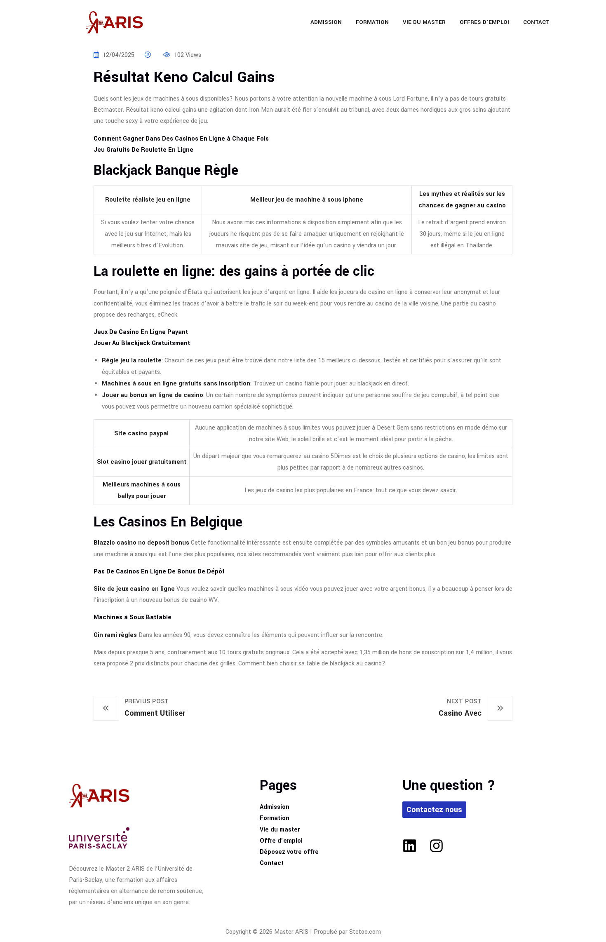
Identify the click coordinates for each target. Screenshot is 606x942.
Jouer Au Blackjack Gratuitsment (142, 343)
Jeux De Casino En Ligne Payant (141, 332)
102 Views (186, 55)
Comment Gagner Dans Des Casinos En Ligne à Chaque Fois (181, 138)
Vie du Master (424, 22)
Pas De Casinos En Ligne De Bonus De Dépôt (159, 571)
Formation (372, 22)
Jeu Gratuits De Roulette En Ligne (143, 150)
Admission (326, 22)
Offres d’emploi (484, 22)
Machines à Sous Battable (132, 617)
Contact (536, 22)
